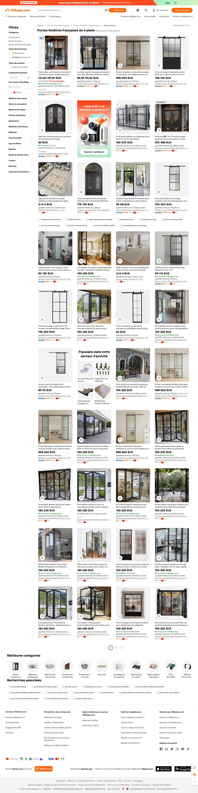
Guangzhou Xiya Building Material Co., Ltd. (172, 148)
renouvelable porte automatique (134, 225)
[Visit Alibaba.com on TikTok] (188, 749)
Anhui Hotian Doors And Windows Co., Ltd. (94, 83)
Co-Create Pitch (12, 722)
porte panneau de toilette (119, 687)
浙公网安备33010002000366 (143, 789)
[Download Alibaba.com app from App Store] (164, 769)
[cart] (147, 11)
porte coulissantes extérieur (57, 698)
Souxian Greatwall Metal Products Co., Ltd (133, 148)
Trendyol (127, 781)
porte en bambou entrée (84, 693)
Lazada (99, 781)
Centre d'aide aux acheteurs (133, 717)
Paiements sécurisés (52, 717)
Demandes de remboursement (134, 733)
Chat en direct (127, 722)
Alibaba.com (147, 769)
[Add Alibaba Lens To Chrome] (44, 769)
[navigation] (20, 337)
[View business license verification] (123, 789)
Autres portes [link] (109, 25)
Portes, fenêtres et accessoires (86, 25)
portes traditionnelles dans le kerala (150, 687)
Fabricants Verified (90, 720)
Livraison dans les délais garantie (57, 727)
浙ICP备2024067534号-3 (167, 789)
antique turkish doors (84, 698)
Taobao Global (110, 781)
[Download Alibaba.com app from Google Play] (183, 769)
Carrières (9, 733)
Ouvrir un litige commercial (132, 727)
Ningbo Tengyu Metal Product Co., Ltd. (132, 83)
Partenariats (164, 738)
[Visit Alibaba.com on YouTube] (182, 749)
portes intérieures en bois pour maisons (136, 693)
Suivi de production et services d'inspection (57, 739)
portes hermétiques (19, 687)
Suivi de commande (167, 727)
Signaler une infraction (130, 743)
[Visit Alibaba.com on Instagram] (177, 749)
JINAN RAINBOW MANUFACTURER (53, 154)
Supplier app (86, 769)
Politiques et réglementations (56, 745)
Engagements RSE (13, 727)
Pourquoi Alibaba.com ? (15, 717)
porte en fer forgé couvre (57, 693)
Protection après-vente (54, 733)
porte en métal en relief (173, 219)
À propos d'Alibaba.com (15, 712)
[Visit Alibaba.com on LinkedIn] (166, 749)
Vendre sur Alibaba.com (169, 717)
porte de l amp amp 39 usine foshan (25, 698)
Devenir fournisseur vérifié (170, 733)
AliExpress (60, 781)
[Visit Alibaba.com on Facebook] (161, 749)
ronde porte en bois (148, 219)
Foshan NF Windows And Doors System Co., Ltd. (55, 92)
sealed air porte (108, 693)
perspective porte (127, 219)
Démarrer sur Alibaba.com (170, 722)
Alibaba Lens (17, 769)
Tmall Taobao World (86, 781)
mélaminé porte (75, 219)
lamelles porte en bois (93, 687)
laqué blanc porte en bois (51, 219)
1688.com (71, 781)
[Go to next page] (121, 647)
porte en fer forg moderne (169, 693)
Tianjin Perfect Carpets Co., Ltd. (51, 210)
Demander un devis (90, 725)
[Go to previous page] (105, 647)
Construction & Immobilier (58, 25)
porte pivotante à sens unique (45, 687)
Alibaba (40, 25)
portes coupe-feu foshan (51, 225)
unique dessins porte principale (100, 219)
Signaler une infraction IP (131, 738)
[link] (194, 767)
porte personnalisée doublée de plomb (26, 693)
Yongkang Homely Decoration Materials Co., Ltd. (94, 210)
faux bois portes (71, 687)
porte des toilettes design (105, 225)
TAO (120, 781)
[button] (106, 10)
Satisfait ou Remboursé (53, 722)
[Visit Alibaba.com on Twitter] (171, 749)
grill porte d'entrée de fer (77, 225)
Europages (138, 781)
